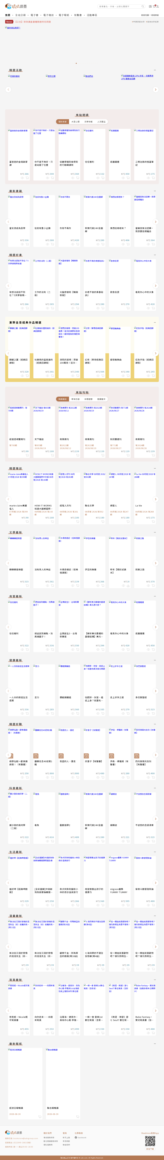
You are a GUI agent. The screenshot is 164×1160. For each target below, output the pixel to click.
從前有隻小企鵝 (43, 228)
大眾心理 (75, 121)
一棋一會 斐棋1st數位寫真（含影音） (94, 1020)
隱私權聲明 (48, 1145)
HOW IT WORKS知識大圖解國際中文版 (44, 508)
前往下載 (150, 1149)
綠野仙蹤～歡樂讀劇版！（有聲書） (18, 763)
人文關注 (101, 121)
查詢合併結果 (153, 21)
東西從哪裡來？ (118, 228)
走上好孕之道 (117, 697)
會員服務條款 (49, 1137)
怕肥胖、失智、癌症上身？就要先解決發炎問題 (94, 700)
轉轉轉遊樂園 (16, 569)
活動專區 (92, 15)
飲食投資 (114, 292)
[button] (8, 89)
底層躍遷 (114, 161)
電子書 (35, 15)
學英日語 (75, 399)
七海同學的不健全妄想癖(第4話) (94, 954)
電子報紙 (64, 15)
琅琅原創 (155, 15)
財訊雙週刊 (116, 439)
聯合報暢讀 (53, 1107)
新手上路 (66, 1137)
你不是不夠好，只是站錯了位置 (44, 163)
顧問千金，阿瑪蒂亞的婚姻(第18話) (69, 954)
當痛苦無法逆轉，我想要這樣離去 (144, 229)
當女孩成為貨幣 (17, 228)
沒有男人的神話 (43, 569)
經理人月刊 (65, 505)
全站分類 (20, 15)
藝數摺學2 (65, 825)
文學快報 (88, 121)
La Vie (138, 505)
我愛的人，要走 (68, 761)
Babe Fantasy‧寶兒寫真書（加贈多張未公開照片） (144, 1020)
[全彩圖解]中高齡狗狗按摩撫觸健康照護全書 (44, 892)
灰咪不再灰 (65, 228)
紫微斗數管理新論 (144, 889)
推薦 (7, 15)
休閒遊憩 (88, 399)
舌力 (37, 697)
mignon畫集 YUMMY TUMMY (118, 890)
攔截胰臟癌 (65, 697)
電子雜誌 (48, 15)
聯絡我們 (66, 1145)
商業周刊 (64, 439)
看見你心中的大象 (144, 292)
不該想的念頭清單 (144, 825)
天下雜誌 (39, 439)
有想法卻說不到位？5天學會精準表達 (18, 295)
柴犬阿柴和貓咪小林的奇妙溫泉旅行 (69, 890)
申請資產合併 (139, 21)
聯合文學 (89, 505)
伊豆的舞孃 (90, 569)
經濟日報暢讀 (16, 1107)
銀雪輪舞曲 (116, 359)
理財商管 (62, 121)
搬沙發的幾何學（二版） (17, 826)
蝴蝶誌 (113, 825)
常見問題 (66, 1141)
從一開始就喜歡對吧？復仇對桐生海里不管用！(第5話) (119, 956)
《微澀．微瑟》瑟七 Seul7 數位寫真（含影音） (119, 1020)
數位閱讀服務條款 (51, 1141)
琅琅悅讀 (145, 15)
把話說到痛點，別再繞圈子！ (44, 635)
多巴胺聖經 (141, 697)
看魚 (37, 825)
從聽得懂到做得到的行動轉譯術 (69, 163)
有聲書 (78, 15)
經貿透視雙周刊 (17, 439)
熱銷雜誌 (62, 399)
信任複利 (89, 161)
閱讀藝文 (101, 399)
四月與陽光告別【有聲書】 (143, 763)
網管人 (113, 505)
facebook (82, 1137)
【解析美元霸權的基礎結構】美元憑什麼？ (94, 636)
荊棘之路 (140, 569)
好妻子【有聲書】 (94, 761)
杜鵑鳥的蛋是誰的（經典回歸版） (44, 361)
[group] (82, 46)
